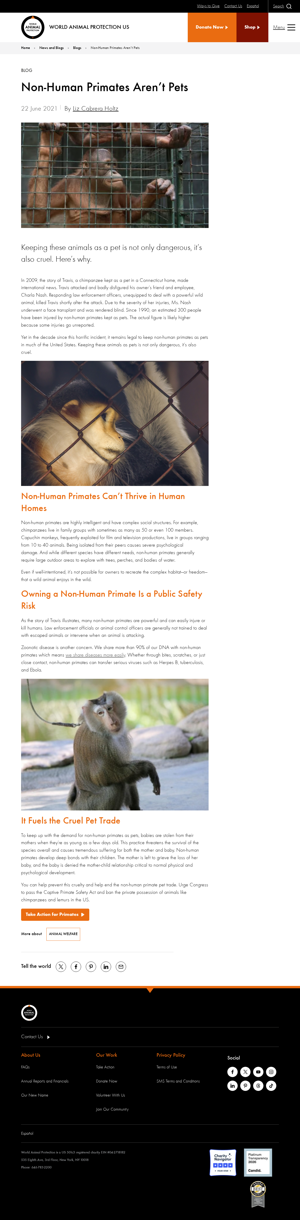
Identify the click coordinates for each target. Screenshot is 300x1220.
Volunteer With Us (110, 1095)
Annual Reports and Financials (44, 1081)
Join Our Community (112, 1109)
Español (27, 1133)
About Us (30, 1055)
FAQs (25, 1067)
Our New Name (34, 1095)
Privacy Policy (171, 1055)
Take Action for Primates (52, 914)
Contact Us (32, 1036)
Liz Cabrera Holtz (96, 109)
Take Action (105, 1067)
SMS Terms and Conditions (178, 1081)
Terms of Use (167, 1067)
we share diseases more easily (95, 655)
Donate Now (106, 1081)
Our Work (106, 1055)
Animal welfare (63, 934)
